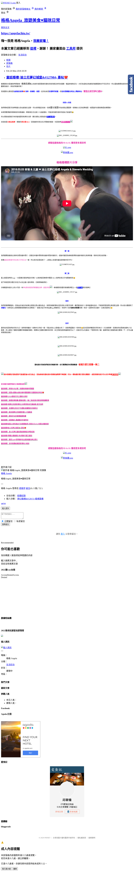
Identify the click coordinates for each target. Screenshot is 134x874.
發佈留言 (5, 524)
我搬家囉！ (41, 40)
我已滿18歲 (6, 869)
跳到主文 (5, 27)
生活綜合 (22, 55)
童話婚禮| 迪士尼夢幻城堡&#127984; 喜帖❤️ (37, 77)
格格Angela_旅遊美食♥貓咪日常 (30, 20)
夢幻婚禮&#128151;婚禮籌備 (30, 499)
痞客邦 (22, 488)
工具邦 (71, 48)
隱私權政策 (81, 838)
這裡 (33, 48)
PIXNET (47, 838)
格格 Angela (6, 473)
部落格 (9, 63)
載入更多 (5, 508)
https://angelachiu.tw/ (15, 33)
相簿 (8, 60)
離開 (15, 869)
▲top (3, 503)
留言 (28, 488)
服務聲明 (91, 838)
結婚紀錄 (21, 496)
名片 (8, 66)
